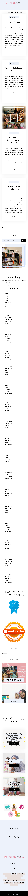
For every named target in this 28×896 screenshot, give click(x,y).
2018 (6, 497)
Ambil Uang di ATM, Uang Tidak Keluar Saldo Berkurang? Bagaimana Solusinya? (14, 737)
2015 (6, 580)
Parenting (21, 880)
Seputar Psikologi (19, 882)
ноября (8, 315)
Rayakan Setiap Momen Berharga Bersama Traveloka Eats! (14, 680)
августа (8, 321)
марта (7, 304)
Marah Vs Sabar (14, 22)
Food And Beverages (11, 875)
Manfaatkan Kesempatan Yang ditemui (14, 140)
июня (7, 300)
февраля (8, 306)
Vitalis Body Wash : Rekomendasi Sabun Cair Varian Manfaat (14, 784)
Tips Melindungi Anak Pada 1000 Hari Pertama (14, 761)
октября (8, 317)
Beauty (14, 873)
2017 (6, 525)
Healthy (20, 875)
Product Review (8, 882)
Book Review (21, 873)
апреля (7, 302)
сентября (8, 319)
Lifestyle (9, 878)
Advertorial (7, 873)
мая (7, 325)
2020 (6, 442)
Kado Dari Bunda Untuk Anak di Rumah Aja (14, 701)
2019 (6, 470)
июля (7, 298)
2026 (6, 296)
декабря (8, 313)
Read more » (14, 51)
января (8, 308)
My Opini (15, 880)
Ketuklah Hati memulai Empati (14, 188)
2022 (6, 387)
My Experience (7, 880)
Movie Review (17, 878)
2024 (6, 336)
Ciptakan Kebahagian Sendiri (14, 69)
